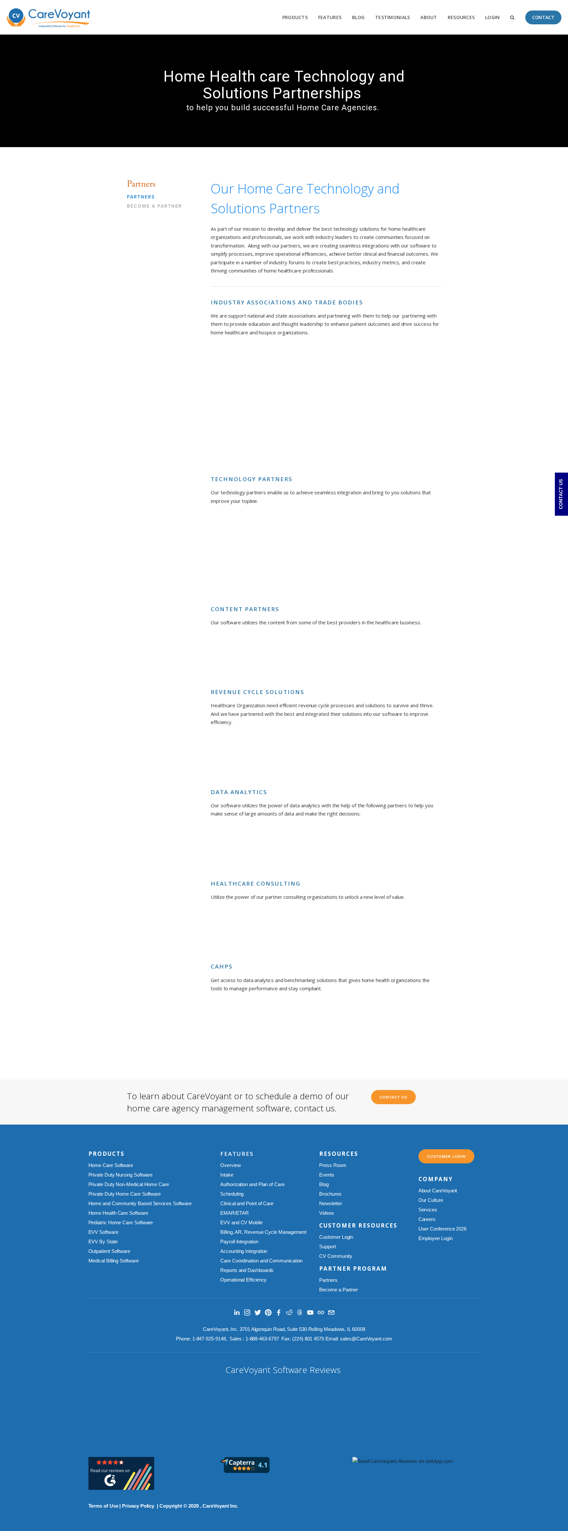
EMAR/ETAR (234, 1213)
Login (492, 17)
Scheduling (232, 1194)
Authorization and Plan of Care (252, 1184)
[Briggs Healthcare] (239, 657)
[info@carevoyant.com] (331, 1312)
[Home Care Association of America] (355, 367)
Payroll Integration (239, 1241)
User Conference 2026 (442, 1229)
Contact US (393, 1097)
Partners (141, 197)
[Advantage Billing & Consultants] (355, 932)
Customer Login (336, 1237)
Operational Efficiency (244, 1280)
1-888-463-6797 (262, 1338)
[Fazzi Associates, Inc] (355, 1023)
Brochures (330, 1194)
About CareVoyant (437, 1190)
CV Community (335, 1256)
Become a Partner (154, 206)
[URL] (321, 1312)
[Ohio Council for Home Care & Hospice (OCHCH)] (239, 405)
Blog (358, 17)
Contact (543, 17)
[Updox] (355, 535)
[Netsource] (412, 535)
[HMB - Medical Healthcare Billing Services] (239, 932)
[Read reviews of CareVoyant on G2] (121, 1488)
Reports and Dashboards (246, 1270)
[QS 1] (355, 657)
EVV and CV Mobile (241, 1222)
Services (427, 1209)
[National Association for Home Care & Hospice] (239, 444)
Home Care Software (111, 1165)
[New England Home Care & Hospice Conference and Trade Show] (297, 444)
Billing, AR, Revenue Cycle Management (263, 1232)
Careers (427, 1219)
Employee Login (435, 1238)
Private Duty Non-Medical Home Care (128, 1184)
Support (327, 1246)
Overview (230, 1165)
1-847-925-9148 (209, 1338)
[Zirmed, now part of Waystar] (239, 757)
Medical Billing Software (113, 1260)
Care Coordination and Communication (261, 1260)
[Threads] (299, 1312)
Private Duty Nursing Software (120, 1175)
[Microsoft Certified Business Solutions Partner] (239, 535)
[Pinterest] (268, 1312)
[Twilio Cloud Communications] (297, 535)
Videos (326, 1213)
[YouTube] (310, 1312)
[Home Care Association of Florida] (297, 367)
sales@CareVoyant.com (366, 1338)
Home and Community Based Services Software (140, 1203)
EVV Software (103, 1232)
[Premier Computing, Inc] (297, 932)
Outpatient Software (109, 1251)
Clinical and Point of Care (246, 1203)
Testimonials (392, 17)
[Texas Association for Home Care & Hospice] (297, 405)
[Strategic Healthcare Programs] (239, 848)
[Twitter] (257, 1312)
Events (327, 1175)
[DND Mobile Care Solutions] (239, 574)
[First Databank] (297, 657)
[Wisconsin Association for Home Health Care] (412, 405)
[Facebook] (278, 1312)
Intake (226, 1175)
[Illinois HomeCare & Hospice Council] (355, 405)
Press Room (332, 1165)
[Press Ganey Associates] (412, 1023)
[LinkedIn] (236, 1312)
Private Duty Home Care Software (124, 1194)
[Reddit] (289, 1312)
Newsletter (330, 1203)
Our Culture (430, 1200)
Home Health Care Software (118, 1213)
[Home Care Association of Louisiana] (239, 367)
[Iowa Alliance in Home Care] (412, 367)
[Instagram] (247, 1312)
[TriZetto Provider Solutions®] (297, 757)
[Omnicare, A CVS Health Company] (412, 657)
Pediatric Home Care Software (120, 1222)
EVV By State (103, 1241)
